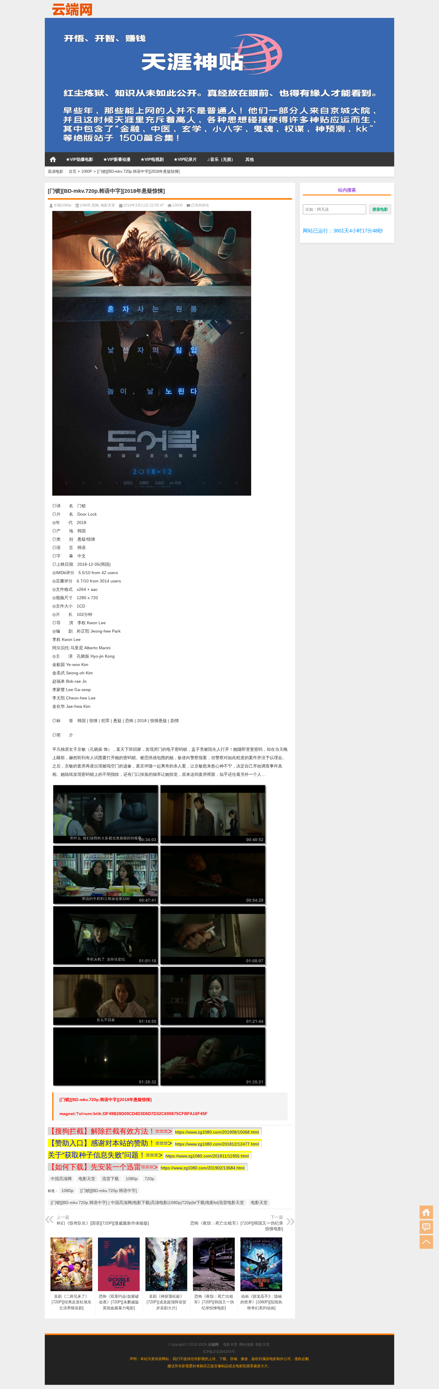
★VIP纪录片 (185, 159)
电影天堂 (108, 205)
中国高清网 (61, 1178)
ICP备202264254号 (219, 1352)
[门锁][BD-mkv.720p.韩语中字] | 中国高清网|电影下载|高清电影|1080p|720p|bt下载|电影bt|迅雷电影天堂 (147, 1202)
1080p (132, 1178)
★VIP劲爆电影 (79, 159)
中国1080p (62, 205)
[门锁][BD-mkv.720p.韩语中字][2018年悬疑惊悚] (105, 1099)
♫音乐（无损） (221, 159)
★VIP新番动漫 (117, 159)
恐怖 (95, 205)
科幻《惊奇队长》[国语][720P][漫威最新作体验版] (103, 1223)
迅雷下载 (110, 1178)
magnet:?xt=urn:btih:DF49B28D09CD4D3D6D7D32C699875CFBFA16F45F (133, 1113)
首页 (53, 159)
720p (149, 1178)
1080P (86, 171)
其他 (249, 159)
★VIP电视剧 (152, 159)
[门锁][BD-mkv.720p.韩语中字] (108, 1190)
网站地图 (246, 1344)
